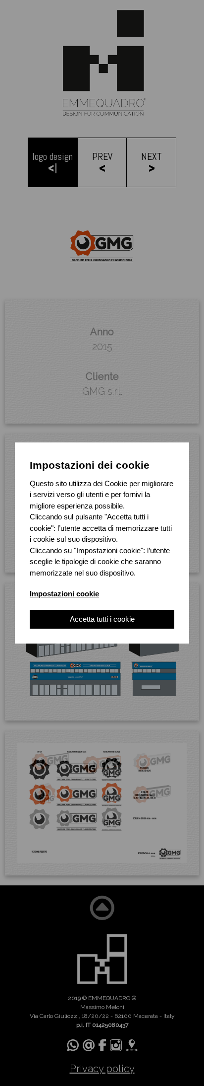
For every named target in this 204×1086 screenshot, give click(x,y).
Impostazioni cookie (64, 593)
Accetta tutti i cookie (102, 619)
